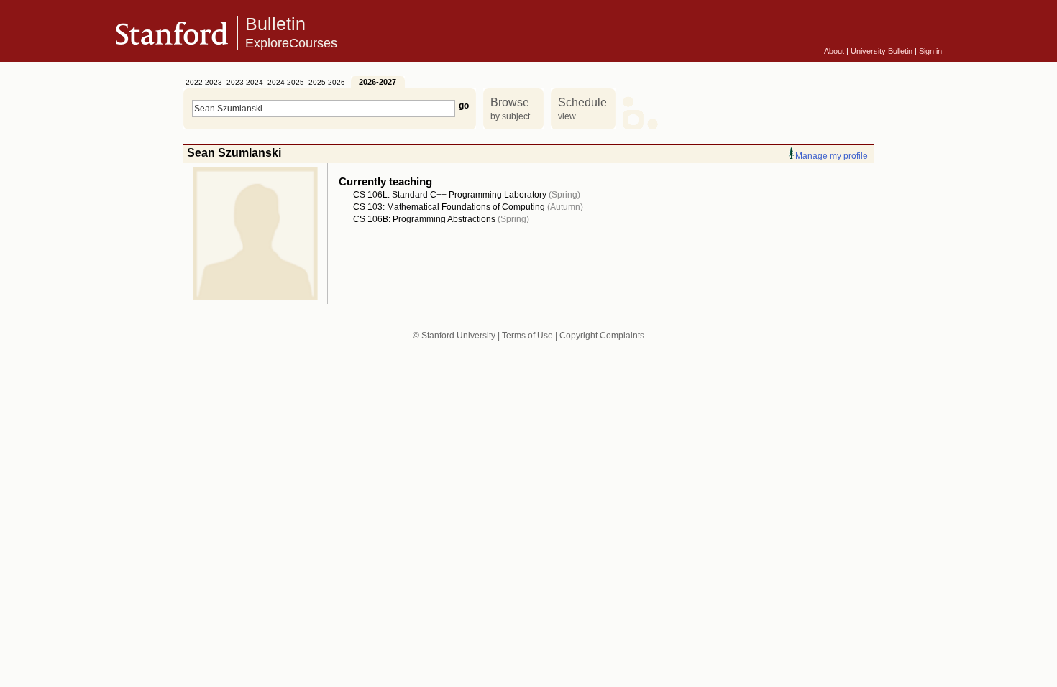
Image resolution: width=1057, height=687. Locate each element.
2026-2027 (377, 82)
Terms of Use (527, 336)
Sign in (930, 51)
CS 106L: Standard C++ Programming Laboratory (449, 195)
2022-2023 (204, 82)
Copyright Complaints (601, 336)
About (834, 51)
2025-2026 (326, 82)
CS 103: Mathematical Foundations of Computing (449, 207)
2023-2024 (244, 82)
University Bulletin (881, 51)
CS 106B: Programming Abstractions (424, 219)
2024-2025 (285, 82)
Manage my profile (831, 156)
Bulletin (291, 32)
